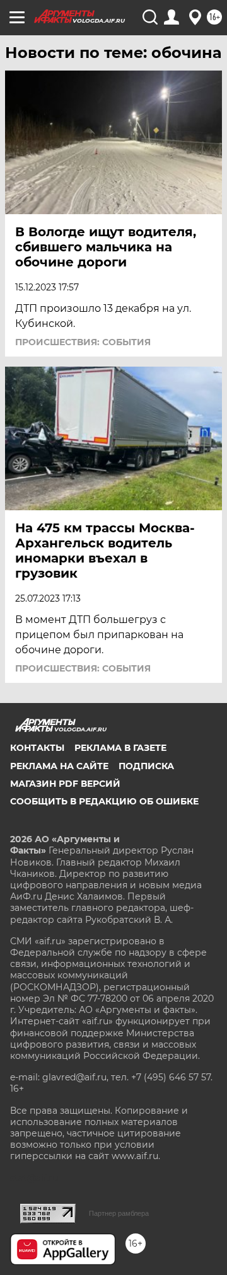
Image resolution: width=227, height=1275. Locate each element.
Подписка (146, 766)
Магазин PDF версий (65, 783)
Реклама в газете (120, 747)
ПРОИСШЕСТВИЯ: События (83, 342)
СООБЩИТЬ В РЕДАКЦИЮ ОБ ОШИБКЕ (104, 801)
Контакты (37, 747)
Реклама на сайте (59, 766)
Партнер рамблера (119, 1213)
